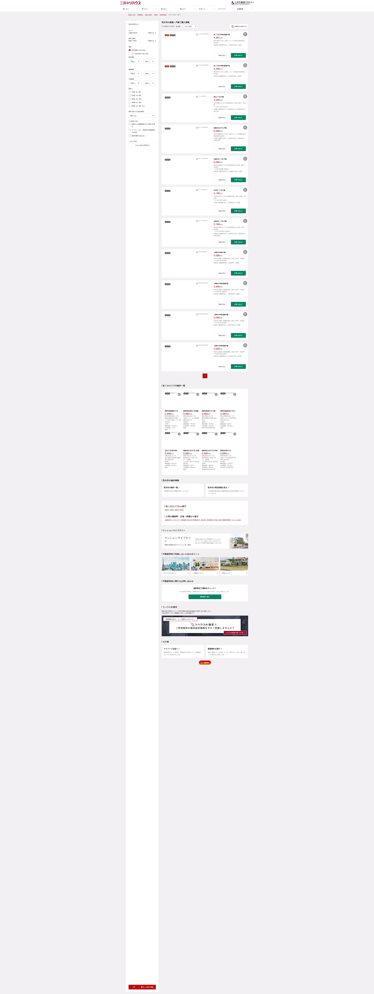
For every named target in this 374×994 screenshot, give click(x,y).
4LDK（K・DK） (137, 102)
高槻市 (172, 510)
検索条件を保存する (240, 26)
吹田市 (167, 510)
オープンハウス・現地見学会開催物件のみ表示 (143, 131)
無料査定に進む (205, 596)
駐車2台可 (197, 520)
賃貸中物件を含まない (138, 136)
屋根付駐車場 (226, 520)
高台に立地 (218, 520)
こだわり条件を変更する (142, 145)
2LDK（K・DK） (137, 95)
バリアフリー (176, 520)
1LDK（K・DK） (137, 92)
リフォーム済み (236, 520)
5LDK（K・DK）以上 (138, 106)
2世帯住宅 (168, 520)
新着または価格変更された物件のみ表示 (143, 125)
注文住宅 (203, 520)
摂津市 (182, 510)
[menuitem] (129, 9)
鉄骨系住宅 (210, 520)
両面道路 (184, 520)
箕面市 (177, 510)
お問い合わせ (238, 55)
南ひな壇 (190, 520)
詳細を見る (221, 55)
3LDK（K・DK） (137, 99)
